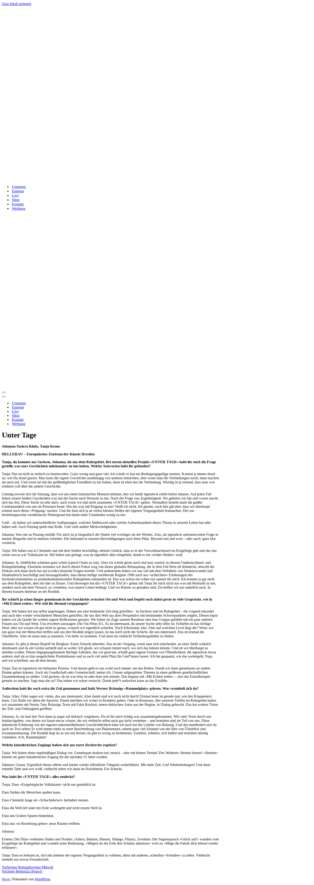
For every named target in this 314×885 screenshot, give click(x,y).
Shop (16, 200)
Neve (6, 879)
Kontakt (18, 204)
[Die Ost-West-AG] (117, 179)
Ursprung (19, 187)
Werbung (18, 208)
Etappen (18, 191)
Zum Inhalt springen (16, 4)
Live (15, 195)
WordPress (42, 879)
